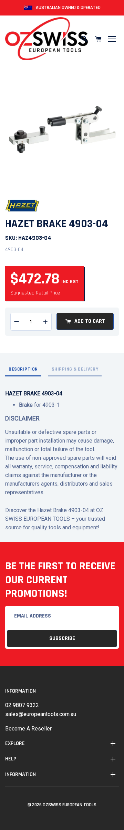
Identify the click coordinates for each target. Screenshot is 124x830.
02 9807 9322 (22, 705)
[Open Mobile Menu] (112, 39)
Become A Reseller (28, 728)
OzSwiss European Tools (69, 805)
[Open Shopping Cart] (98, 39)
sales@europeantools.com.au (40, 714)
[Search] (84, 39)
